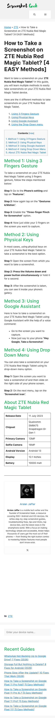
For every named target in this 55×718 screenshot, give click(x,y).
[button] (34, 14)
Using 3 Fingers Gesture (25, 113)
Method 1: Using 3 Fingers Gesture (25, 139)
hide (31, 133)
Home (7, 27)
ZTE (16, 27)
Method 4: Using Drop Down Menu (26, 149)
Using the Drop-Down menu (27, 124)
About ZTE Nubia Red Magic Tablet (26, 152)
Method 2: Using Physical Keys (24, 142)
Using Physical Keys (22, 117)
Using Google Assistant (24, 121)
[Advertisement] (27, 582)
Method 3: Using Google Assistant (25, 145)
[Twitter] (27, 550)
